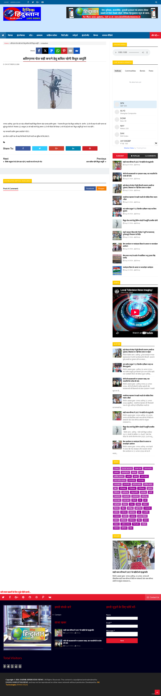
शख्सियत (123, 520)
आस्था (136, 476)
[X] (45, 51)
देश (140, 500)
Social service (127, 468)
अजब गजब (138, 468)
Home (6, 43)
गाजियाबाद (123, 488)
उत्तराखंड (141, 480)
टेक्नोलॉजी (126, 496)
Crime (116, 468)
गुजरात (150, 488)
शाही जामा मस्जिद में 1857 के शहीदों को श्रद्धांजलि (138, 162)
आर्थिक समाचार (118, 476)
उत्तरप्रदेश (132, 480)
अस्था (141, 472)
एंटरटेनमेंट (127, 484)
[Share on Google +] (56, 148)
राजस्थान (117, 516)
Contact (58, 615)
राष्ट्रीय (125, 516)
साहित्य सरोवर (126, 524)
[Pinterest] (64, 51)
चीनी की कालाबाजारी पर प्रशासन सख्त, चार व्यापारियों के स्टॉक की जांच (136, 380)
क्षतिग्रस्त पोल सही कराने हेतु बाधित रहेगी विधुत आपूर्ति (54, 58)
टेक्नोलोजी (135, 496)
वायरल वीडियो (142, 516)
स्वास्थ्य (116, 528)
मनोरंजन (124, 512)
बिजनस (116, 508)
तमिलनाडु (144, 496)
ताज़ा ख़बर (126, 500)
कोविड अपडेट (148, 484)
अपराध (134, 472)
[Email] (70, 51)
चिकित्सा (116, 492)
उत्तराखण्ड (117, 484)
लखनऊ (133, 516)
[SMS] (51, 51)
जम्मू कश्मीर (134, 492)
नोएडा (131, 504)
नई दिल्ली (117, 504)
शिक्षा (139, 520)
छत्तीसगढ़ (125, 492)
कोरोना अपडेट (137, 484)
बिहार (123, 508)
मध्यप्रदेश (147, 508)
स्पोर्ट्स (144, 524)
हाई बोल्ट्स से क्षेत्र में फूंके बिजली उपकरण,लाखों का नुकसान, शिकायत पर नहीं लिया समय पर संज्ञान (138, 186)
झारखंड (143, 492)
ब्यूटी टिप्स (138, 508)
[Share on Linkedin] (73, 148)
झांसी (150, 492)
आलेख (129, 476)
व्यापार (116, 520)
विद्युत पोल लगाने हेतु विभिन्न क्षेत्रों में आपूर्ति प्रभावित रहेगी (140, 220)
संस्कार (116, 524)
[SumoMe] (77, 51)
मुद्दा (139, 512)
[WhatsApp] (58, 51)
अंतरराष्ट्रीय (148, 468)
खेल (115, 488)
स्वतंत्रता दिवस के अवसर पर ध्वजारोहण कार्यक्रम (138, 267)
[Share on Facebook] (23, 148)
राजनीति (145, 512)
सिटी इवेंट (136, 524)
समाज (145, 520)
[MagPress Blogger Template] (22, 18)
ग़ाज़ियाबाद (141, 488)
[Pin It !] (89, 148)
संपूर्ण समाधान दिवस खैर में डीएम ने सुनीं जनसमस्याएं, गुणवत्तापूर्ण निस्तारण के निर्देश (138, 233)
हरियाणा (124, 528)
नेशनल (125, 504)
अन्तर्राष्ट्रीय (125, 472)
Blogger (101, 188)
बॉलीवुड (130, 508)
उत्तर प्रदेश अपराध (119, 480)
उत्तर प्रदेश (144, 476)
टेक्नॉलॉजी (117, 496)
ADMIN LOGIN (15, 2)
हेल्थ (131, 528)
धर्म (145, 500)
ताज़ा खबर (117, 500)
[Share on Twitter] (39, 148)
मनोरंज (116, 512)
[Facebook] (39, 51)
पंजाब (138, 504)
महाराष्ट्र (132, 512)
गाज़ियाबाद (132, 488)
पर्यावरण (145, 504)
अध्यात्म (116, 472)
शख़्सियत (132, 520)
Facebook (90, 188)
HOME (6, 2)
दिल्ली (134, 500)
